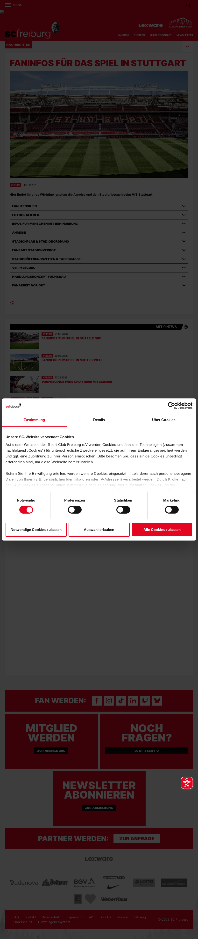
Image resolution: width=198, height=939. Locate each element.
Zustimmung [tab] (34, 420)
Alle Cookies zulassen (162, 530)
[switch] (75, 510)
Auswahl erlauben (99, 530)
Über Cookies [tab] (163, 420)
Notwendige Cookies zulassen (36, 530)
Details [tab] (99, 420)
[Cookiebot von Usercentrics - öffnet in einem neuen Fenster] (171, 406)
